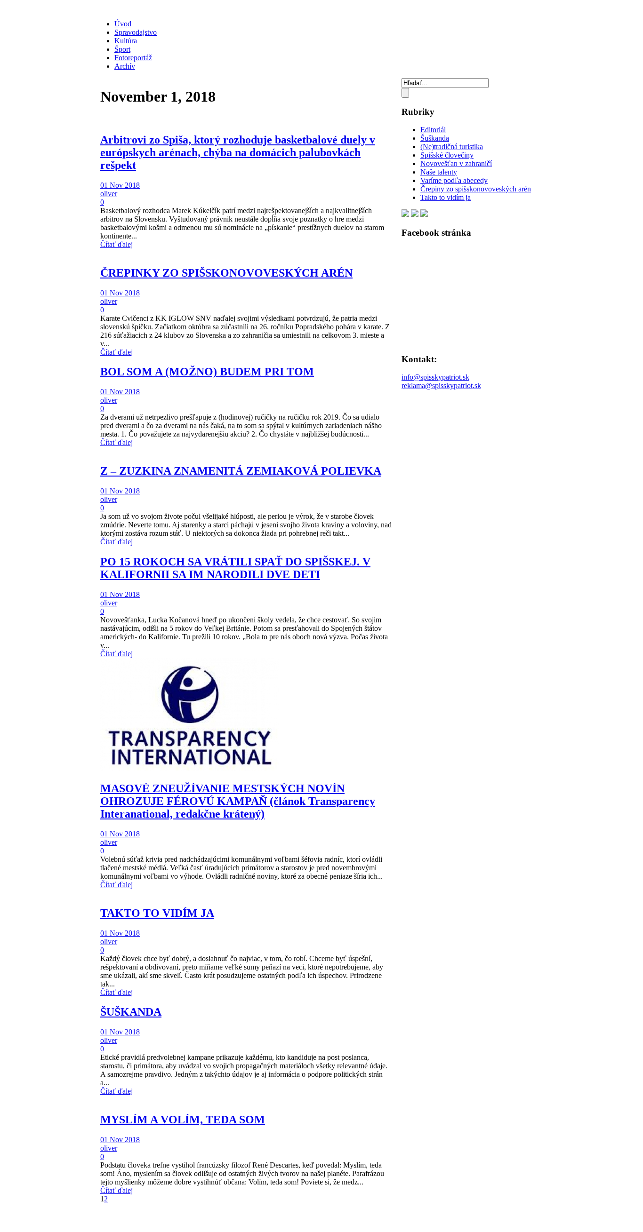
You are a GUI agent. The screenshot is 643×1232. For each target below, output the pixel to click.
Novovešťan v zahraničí (456, 163)
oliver (108, 194)
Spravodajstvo (135, 32)
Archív (124, 66)
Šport (122, 49)
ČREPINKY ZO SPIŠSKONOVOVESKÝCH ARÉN (226, 273)
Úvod (122, 24)
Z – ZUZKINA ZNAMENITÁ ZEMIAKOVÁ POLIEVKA (240, 471)
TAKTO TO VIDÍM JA (157, 913)
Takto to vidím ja (445, 197)
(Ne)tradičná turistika (451, 147)
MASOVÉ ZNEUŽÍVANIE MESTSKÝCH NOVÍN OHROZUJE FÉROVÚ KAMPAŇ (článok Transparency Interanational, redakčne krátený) (237, 801)
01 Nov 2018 (120, 185)
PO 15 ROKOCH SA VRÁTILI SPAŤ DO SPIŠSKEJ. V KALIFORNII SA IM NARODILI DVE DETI (235, 568)
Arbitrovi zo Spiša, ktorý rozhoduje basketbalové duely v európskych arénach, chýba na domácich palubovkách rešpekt (237, 152)
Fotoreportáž (133, 58)
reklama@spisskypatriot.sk (441, 385)
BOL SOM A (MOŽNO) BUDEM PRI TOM (207, 372)
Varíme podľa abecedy (454, 180)
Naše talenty (438, 172)
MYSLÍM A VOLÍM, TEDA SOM (182, 1119)
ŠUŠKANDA (130, 1012)
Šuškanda (434, 138)
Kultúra (125, 41)
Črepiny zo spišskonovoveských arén (475, 189)
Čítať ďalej (116, 244)
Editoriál (433, 130)
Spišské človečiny (447, 155)
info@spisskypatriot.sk (435, 377)
